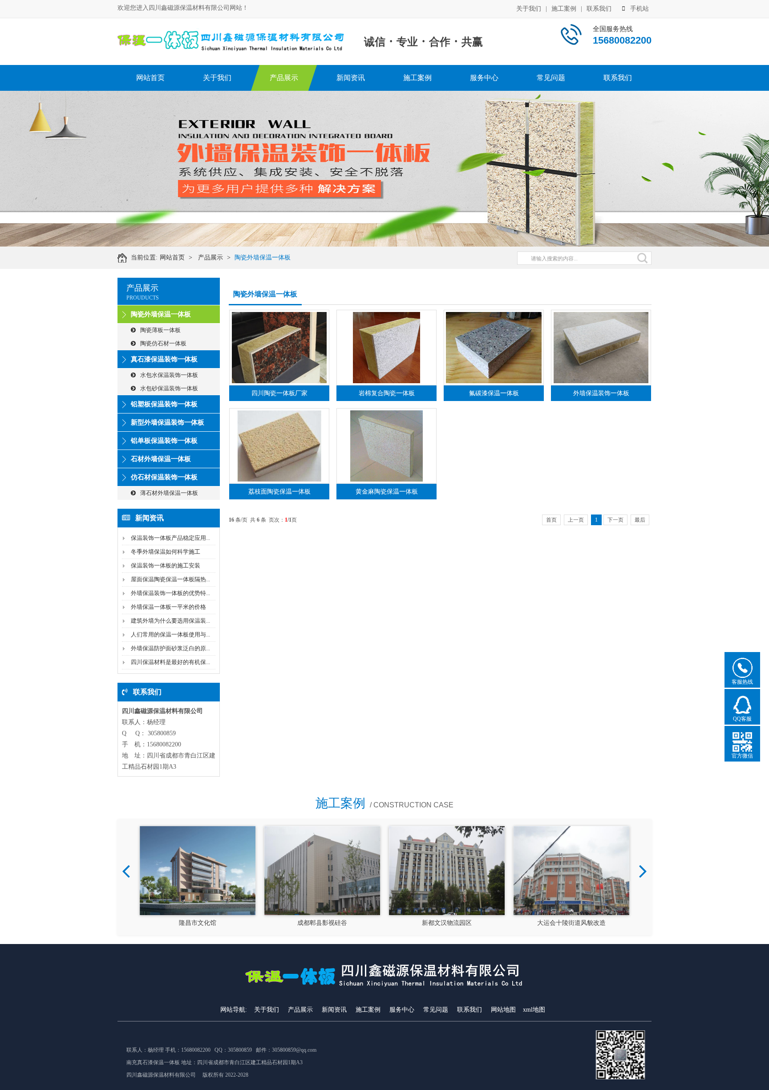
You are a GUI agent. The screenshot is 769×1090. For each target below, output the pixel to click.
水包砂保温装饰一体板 (169, 388)
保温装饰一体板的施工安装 (165, 565)
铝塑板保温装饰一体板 (164, 404)
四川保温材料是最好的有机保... (170, 662)
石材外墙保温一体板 (161, 458)
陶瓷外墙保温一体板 (263, 257)
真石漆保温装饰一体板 (164, 359)
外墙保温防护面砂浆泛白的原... (170, 648)
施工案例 (563, 8)
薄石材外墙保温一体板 (169, 493)
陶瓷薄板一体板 (160, 330)
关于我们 (528, 8)
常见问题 (551, 77)
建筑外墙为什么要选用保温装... (170, 620)
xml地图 (534, 1009)
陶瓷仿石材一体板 (163, 343)
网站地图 (503, 1009)
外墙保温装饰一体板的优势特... (170, 593)
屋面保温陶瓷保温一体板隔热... (170, 579)
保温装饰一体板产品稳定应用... (170, 538)
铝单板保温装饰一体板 (164, 440)
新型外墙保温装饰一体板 (167, 422)
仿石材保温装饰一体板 (164, 477)
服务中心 (484, 77)
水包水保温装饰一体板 (169, 375)
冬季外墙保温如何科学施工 (165, 551)
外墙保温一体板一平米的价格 (168, 607)
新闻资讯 (350, 77)
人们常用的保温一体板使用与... (170, 634)
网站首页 (150, 77)
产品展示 (284, 77)
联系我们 (599, 8)
